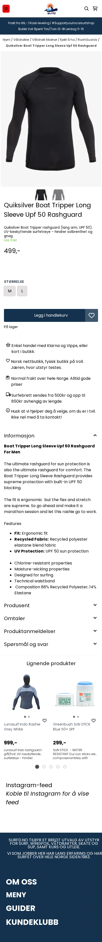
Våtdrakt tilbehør (45, 40)
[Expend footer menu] (94, 895)
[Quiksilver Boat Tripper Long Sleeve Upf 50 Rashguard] (51, 119)
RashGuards (88, 40)
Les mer (10, 240)
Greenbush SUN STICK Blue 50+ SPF (71, 727)
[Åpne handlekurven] (95, 8)
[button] (92, 315)
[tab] (37, 767)
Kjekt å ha (68, 40)
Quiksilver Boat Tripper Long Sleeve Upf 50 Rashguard (51, 45)
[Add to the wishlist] (45, 721)
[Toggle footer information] (94, 882)
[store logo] (51, 8)
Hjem (7, 40)
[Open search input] (86, 8)
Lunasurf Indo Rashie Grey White (22, 727)
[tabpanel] (26, 719)
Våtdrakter (21, 40)
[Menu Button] (6, 8)
